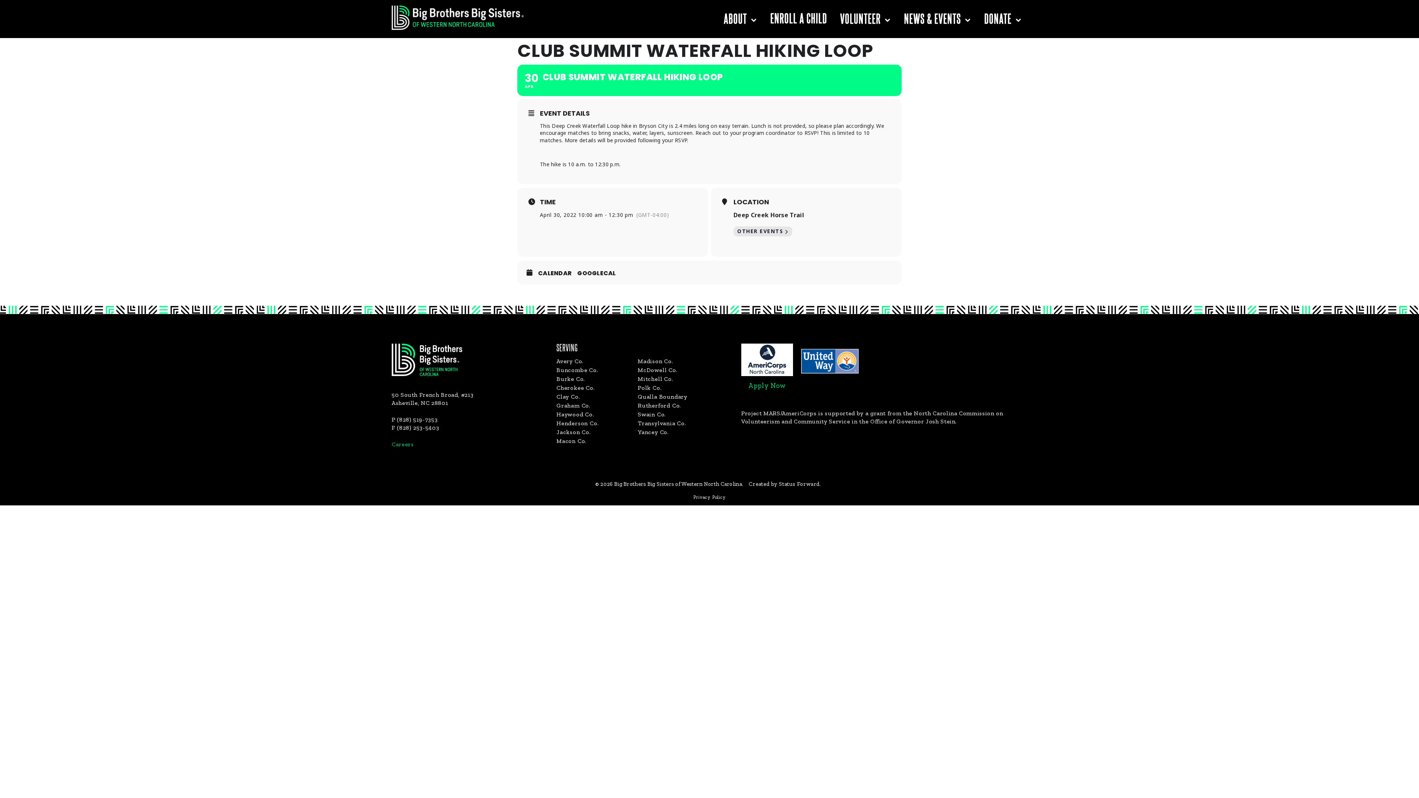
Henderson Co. (578, 423)
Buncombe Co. (577, 370)
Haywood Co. (575, 414)
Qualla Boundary (662, 396)
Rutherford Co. (659, 405)
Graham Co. (574, 405)
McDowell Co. (658, 370)
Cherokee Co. (576, 387)
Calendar (555, 273)
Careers (403, 444)
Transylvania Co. (662, 423)
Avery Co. (570, 361)
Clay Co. (568, 396)
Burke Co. (571, 378)
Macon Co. (571, 440)
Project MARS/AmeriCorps (779, 413)
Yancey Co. (653, 432)
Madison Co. (655, 361)
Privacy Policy (709, 497)
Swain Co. (652, 414)
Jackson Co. (574, 432)
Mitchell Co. (655, 378)
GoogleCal (596, 273)
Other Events (760, 231)
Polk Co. (649, 387)
